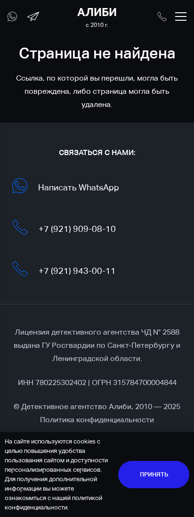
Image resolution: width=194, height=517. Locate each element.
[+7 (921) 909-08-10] (25, 229)
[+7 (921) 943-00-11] (25, 270)
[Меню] (181, 16)
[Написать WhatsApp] (24, 187)
